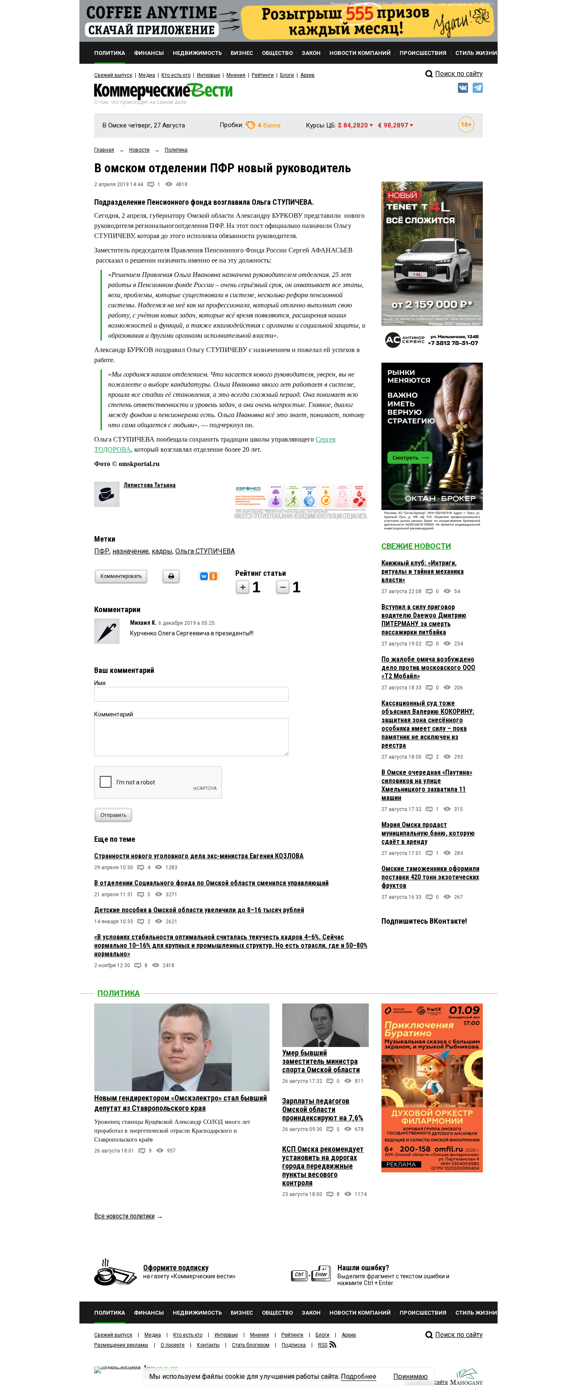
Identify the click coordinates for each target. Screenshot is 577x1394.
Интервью (208, 75)
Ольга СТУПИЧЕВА (205, 551)
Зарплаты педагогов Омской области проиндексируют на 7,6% (322, 1109)
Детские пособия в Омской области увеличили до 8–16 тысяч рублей (199, 910)
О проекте (173, 1345)
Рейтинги (263, 75)
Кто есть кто (176, 75)
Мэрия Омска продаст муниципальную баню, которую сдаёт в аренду (428, 833)
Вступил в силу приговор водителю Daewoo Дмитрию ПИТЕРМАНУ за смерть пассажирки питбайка (423, 619)
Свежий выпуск (113, 75)
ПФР (101, 551)
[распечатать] (170, 582)
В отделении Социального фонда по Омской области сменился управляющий (211, 883)
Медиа (147, 75)
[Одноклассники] (213, 576)
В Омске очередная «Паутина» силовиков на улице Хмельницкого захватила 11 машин (426, 785)
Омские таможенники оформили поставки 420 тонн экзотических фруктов (430, 877)
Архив (307, 75)
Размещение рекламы (121, 1345)
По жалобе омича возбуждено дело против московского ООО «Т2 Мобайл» (428, 667)
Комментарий (113, 714)
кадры (162, 551)
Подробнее (358, 1376)
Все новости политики (124, 1216)
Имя (100, 683)
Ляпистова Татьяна (150, 485)
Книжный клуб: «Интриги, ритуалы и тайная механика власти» (422, 571)
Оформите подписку (176, 1267)
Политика (119, 993)
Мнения (235, 75)
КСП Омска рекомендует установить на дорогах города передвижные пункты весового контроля (323, 1165)
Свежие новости (416, 546)
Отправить (113, 815)
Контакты (208, 1345)
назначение (130, 551)
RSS (322, 1345)
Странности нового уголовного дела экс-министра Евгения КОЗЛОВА (199, 856)
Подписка (294, 1345)
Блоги (287, 75)
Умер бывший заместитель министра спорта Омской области (321, 1061)
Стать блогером (250, 1345)
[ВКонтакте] (204, 576)
